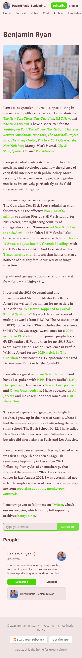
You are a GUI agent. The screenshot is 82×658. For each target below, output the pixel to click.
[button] (7, 13)
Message (52, 582)
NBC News (63, 118)
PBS (6, 140)
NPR (40, 379)
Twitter (57, 504)
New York (39, 135)
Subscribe (59, 5)
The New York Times (17, 118)
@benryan (13, 559)
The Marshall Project (62, 135)
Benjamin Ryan (19, 554)
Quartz (16, 151)
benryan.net (26, 515)
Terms (56, 625)
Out (25, 151)
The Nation (55, 129)
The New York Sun (16, 124)
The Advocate (45, 151)
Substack (21, 649)
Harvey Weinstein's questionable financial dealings (40, 241)
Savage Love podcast (60, 385)
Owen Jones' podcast (25, 390)
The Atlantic (37, 129)
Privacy (44, 625)
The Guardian (44, 118)
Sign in (73, 5)
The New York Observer (53, 140)
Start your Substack (30, 639)
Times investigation (18, 254)
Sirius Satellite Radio (51, 374)
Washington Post (15, 129)
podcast (17, 385)
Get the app (61, 639)
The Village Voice (23, 140)
